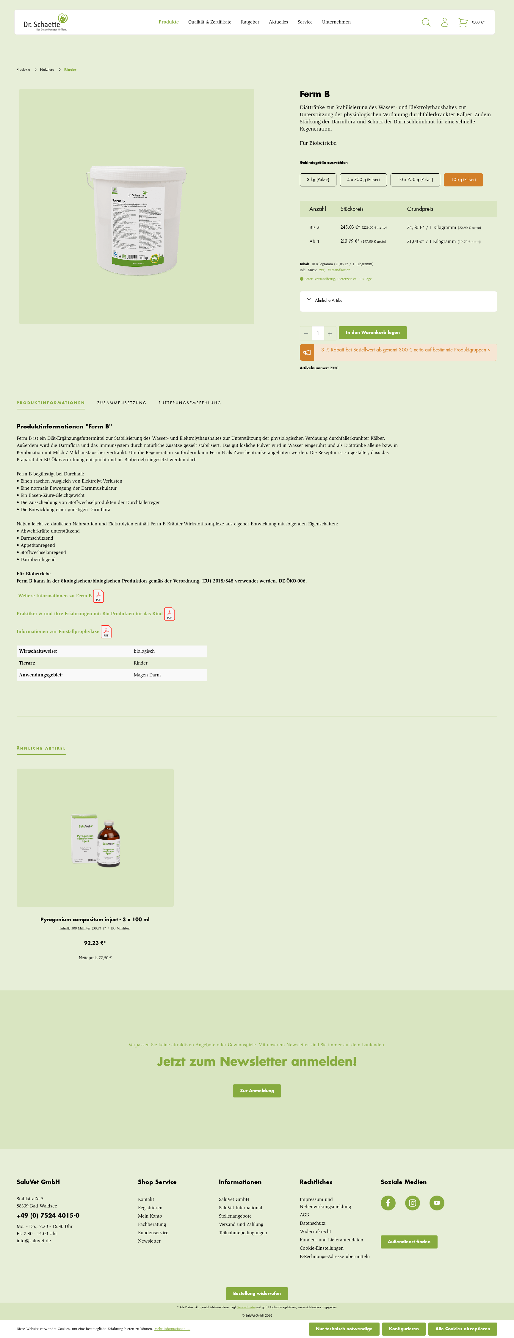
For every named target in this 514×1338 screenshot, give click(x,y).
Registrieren (150, 1208)
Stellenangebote (235, 1216)
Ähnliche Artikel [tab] (41, 748)
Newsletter (149, 1241)
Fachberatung (152, 1224)
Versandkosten (246, 1307)
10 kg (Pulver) (463, 180)
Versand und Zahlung (241, 1224)
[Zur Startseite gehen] (80, 22)
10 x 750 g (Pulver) (415, 180)
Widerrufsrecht (315, 1231)
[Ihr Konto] (444, 22)
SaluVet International (240, 1208)
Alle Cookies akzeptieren (462, 1329)
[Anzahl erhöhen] (330, 333)
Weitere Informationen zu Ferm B (55, 596)
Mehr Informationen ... (172, 1329)
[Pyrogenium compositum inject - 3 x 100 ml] (95, 837)
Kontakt (146, 1199)
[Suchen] (426, 22)
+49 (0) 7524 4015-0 (48, 1215)
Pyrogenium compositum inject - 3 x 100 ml (95, 919)
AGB (304, 1215)
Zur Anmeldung (257, 1091)
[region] (135, 206)
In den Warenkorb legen (373, 332)
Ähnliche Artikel (329, 300)
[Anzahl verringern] (306, 333)
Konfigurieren (404, 1329)
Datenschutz (312, 1223)
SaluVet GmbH (234, 1199)
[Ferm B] (136, 206)
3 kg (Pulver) (318, 180)
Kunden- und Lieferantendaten (331, 1240)
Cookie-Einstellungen (322, 1248)
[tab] (51, 405)
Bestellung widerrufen (257, 1293)
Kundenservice (153, 1233)
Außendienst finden (409, 1242)
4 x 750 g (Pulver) (363, 180)
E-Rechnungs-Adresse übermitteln (335, 1256)
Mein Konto (150, 1216)
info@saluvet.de (34, 1241)
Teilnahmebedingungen (243, 1233)
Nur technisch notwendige (344, 1329)
